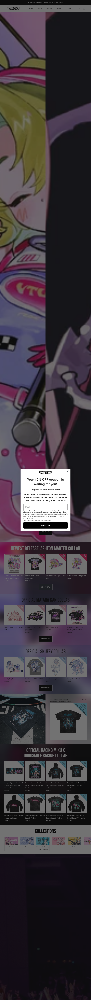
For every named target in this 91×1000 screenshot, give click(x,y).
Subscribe (45, 525)
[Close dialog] (68, 471)
